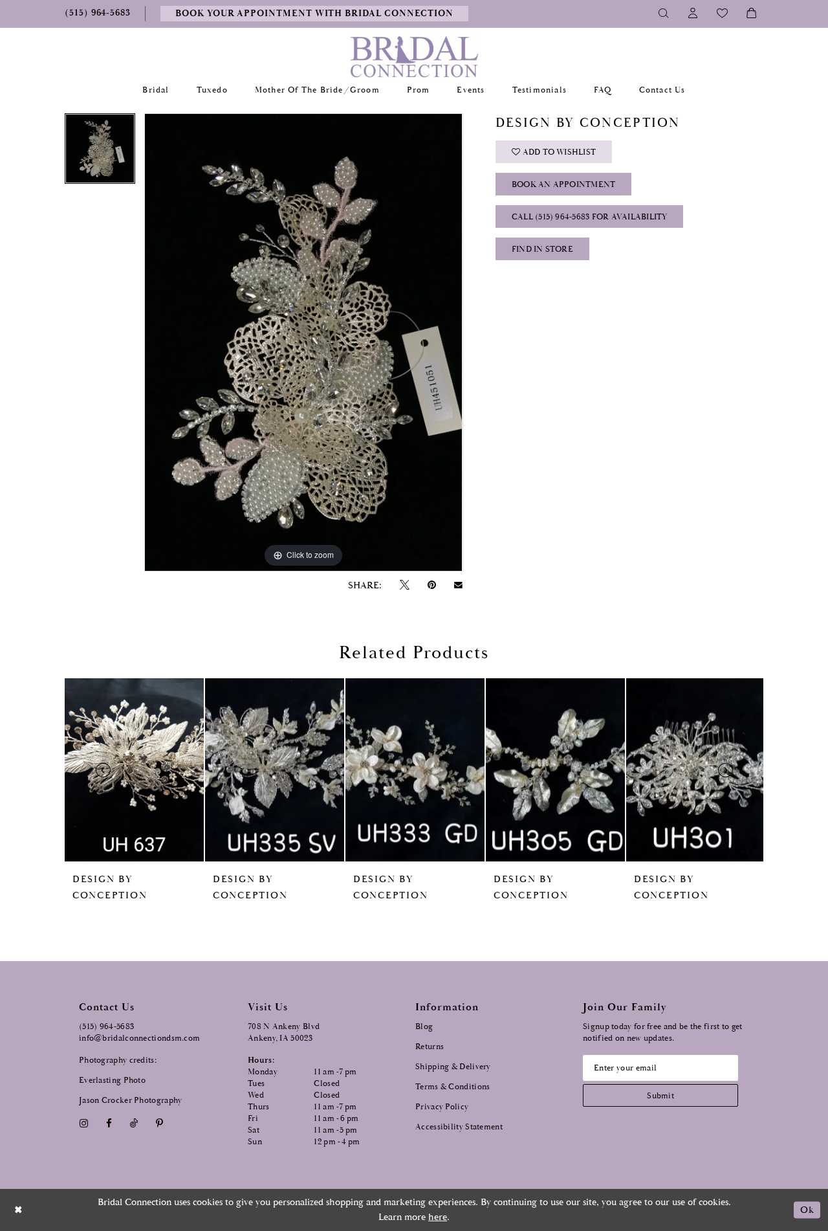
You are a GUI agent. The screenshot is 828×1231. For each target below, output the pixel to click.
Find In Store (542, 249)
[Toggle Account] (693, 13)
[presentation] (134, 769)
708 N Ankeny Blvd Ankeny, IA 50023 (284, 1032)
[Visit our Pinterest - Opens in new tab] (160, 1123)
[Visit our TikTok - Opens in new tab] (134, 1123)
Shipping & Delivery (453, 1066)
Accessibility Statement (459, 1127)
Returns (429, 1046)
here (437, 1217)
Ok (807, 1210)
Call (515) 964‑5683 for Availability (590, 217)
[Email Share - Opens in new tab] (458, 585)
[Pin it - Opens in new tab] (431, 585)
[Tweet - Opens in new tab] (404, 585)
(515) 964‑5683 (106, 1026)
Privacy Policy (441, 1107)
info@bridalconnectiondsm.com (139, 1038)
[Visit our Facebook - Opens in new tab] (108, 1123)
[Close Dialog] (19, 1210)
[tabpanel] (100, 153)
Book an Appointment (564, 184)
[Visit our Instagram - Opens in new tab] (83, 1123)
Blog (424, 1026)
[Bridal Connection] (414, 56)
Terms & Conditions (452, 1086)
